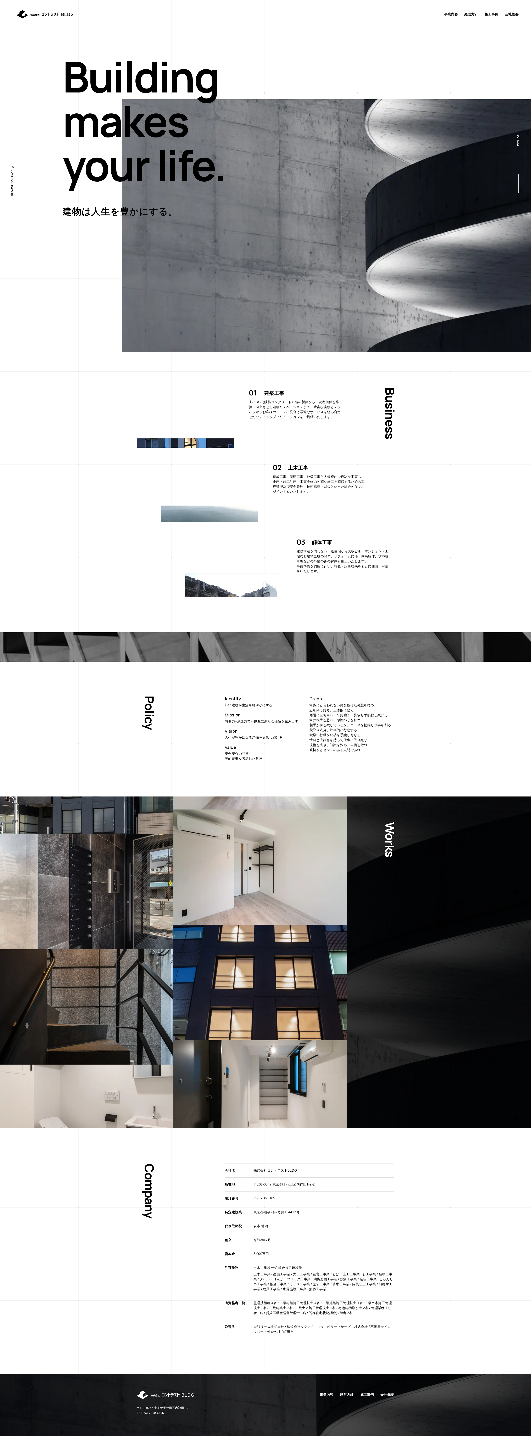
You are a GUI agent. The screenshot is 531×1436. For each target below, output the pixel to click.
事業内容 (451, 14)
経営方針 (471, 14)
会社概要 (512, 14)
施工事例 (491, 14)
